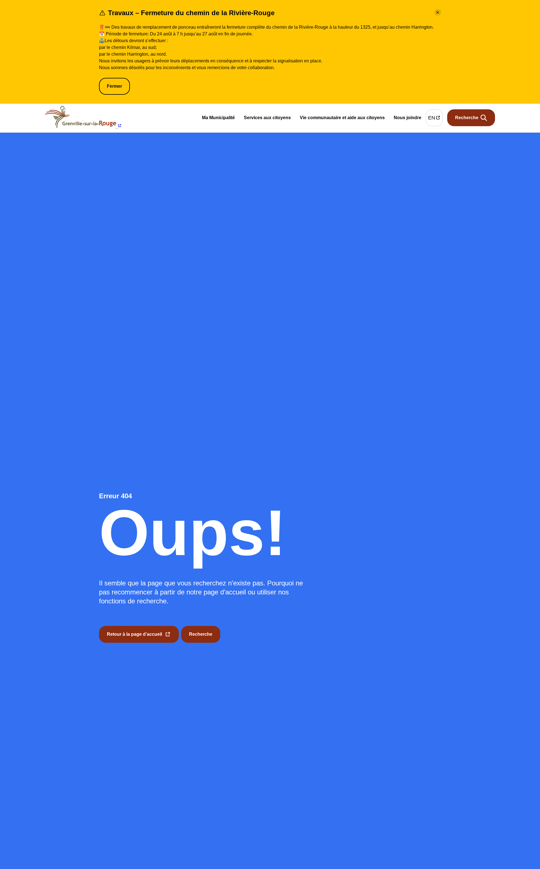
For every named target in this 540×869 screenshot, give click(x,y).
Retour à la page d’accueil (134, 637)
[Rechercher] (471, 117)
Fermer (114, 86)
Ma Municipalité (218, 118)
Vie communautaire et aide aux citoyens (342, 118)
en (435, 119)
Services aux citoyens (267, 118)
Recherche (200, 634)
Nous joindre (407, 118)
